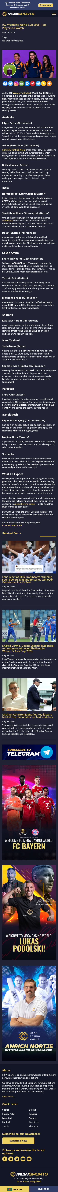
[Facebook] (4, 83)
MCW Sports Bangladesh (29, 1181)
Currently (13, 149)
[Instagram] (15, 83)
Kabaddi (33, 1114)
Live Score (34, 1122)
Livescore (43, 1189)
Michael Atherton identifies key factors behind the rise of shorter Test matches (27, 716)
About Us (33, 1126)
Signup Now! (45, 5)
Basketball (7, 1118)
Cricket (5, 1109)
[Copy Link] (43, 83)
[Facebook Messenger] (26, 83)
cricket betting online (24, 503)
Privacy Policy (8, 1114)
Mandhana (7, 220)
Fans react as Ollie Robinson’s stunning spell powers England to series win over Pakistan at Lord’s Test (27, 579)
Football (6, 1122)
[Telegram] (37, 83)
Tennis (5, 1126)
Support (33, 1118)
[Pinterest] (32, 83)
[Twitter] (10, 83)
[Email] (21, 83)
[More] (48, 83)
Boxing (32, 1109)
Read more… (8, 1096)
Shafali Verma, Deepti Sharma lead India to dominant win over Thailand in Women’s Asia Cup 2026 (28, 648)
